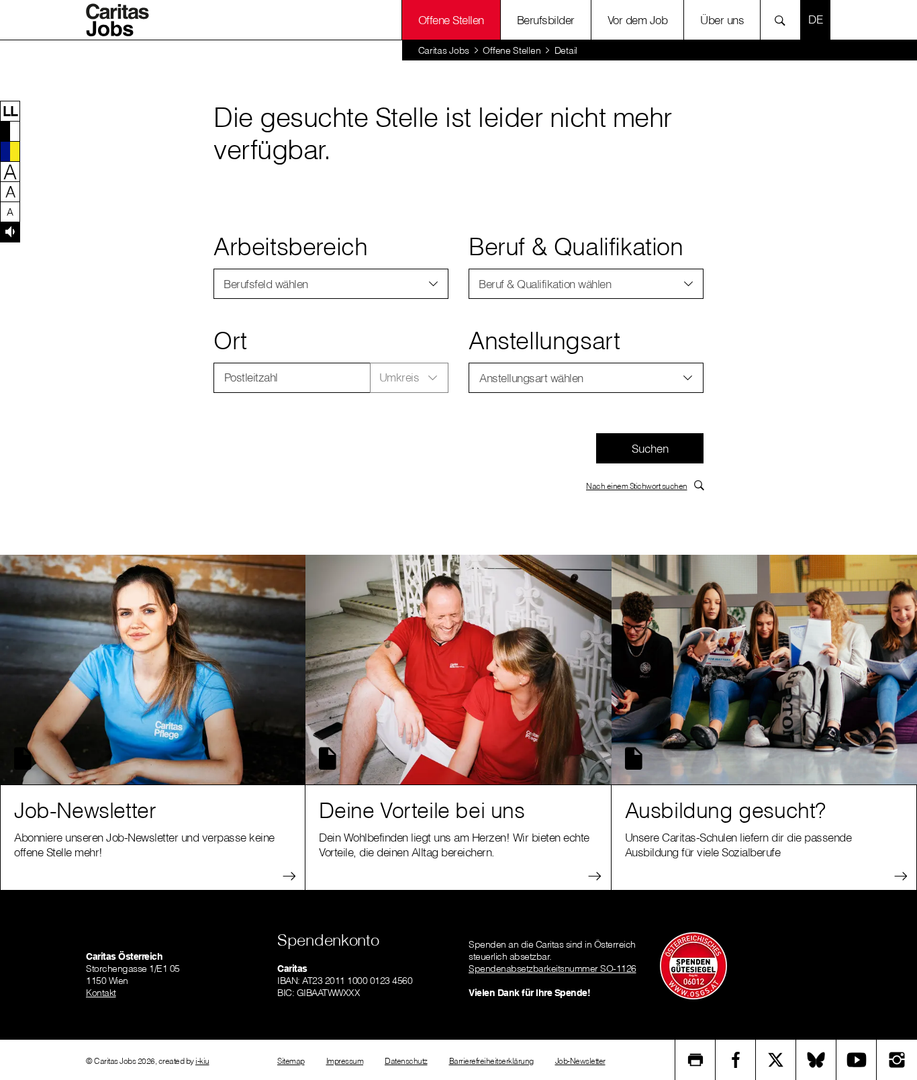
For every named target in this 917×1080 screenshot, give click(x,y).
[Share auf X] (776, 1060)
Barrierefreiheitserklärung (491, 1061)
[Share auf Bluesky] (816, 1060)
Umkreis (399, 377)
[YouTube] (856, 1060)
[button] (10, 111)
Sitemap (291, 1061)
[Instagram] (897, 1060)
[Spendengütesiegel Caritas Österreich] (693, 964)
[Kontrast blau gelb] (10, 151)
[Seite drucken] (695, 1060)
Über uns (722, 20)
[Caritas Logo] (122, 20)
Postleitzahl (251, 377)
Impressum (345, 1061)
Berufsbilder (546, 20)
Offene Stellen (511, 50)
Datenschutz (406, 1061)
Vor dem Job (638, 20)
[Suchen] (783, 20)
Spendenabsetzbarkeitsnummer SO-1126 (552, 968)
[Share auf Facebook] (736, 1060)
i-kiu (202, 1061)
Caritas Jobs (443, 50)
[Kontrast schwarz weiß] (10, 131)
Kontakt (101, 993)
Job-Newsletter (580, 1061)
